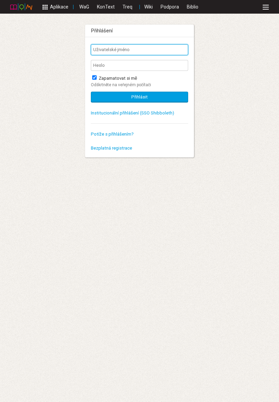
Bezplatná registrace (111, 148)
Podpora (170, 7)
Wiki (148, 7)
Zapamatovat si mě (117, 78)
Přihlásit (139, 96)
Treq (127, 7)
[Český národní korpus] (21, 6)
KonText (106, 7)
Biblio (192, 7)
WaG (84, 7)
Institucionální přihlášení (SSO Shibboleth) (132, 112)
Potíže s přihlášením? (112, 134)
